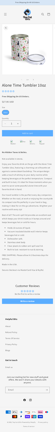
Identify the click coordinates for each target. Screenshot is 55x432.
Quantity (5, 118)
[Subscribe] (47, 390)
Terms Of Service (12, 338)
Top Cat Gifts (16, 422)
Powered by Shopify (29, 422)
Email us (9, 367)
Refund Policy (11, 332)
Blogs (7, 350)
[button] (5, 14)
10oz (5, 112)
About (8, 326)
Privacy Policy (11, 344)
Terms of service (28, 426)
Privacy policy (43, 422)
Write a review (27, 301)
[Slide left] (22, 80)
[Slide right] (33, 80)
